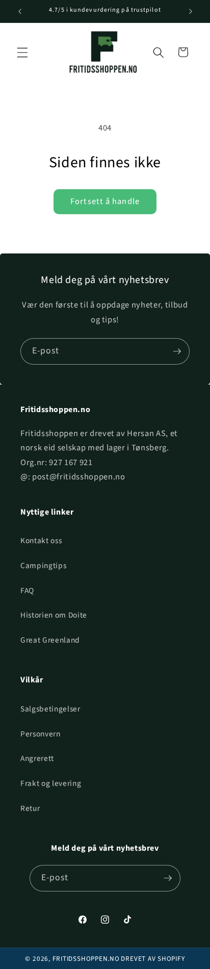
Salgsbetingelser (50, 709)
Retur (30, 808)
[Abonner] (177, 351)
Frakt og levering (50, 783)
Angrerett (37, 758)
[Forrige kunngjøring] (20, 11)
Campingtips (43, 565)
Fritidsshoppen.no (86, 958)
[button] (22, 52)
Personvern (40, 734)
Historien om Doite (53, 615)
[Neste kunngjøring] (190, 11)
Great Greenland (50, 640)
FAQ (27, 590)
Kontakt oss (41, 540)
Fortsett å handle (105, 201)
